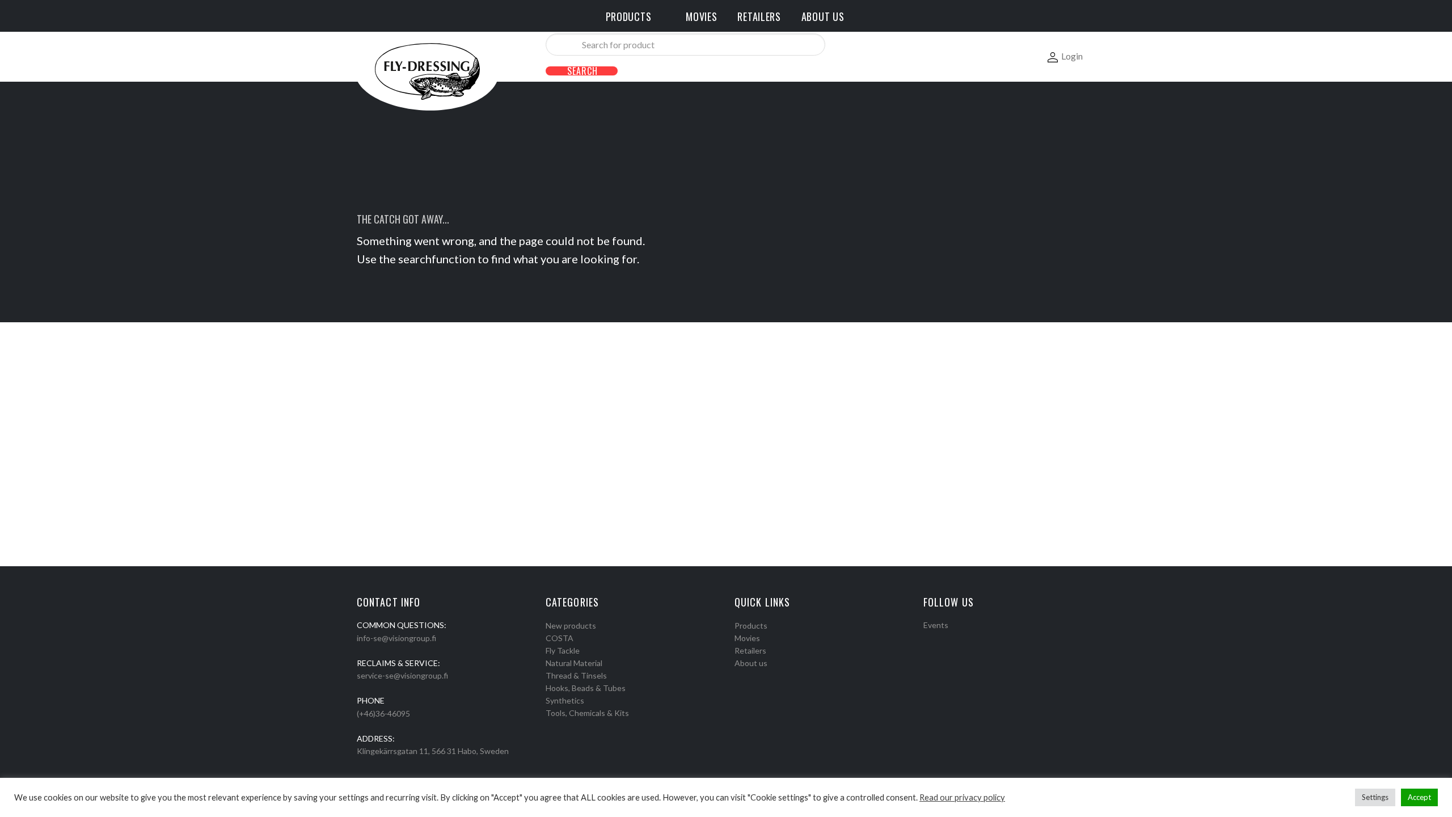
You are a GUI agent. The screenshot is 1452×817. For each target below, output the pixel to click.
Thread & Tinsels (576, 675)
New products (571, 625)
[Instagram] (942, 639)
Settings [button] (1375, 797)
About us (751, 663)
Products (751, 625)
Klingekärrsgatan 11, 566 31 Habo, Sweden (433, 751)
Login (1072, 55)
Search (582, 70)
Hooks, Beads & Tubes (586, 688)
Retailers (750, 650)
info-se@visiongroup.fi (396, 638)
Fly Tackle (563, 650)
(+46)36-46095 (383, 713)
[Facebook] (927, 639)
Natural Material (574, 663)
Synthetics (565, 700)
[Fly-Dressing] (427, 70)
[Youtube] (957, 639)
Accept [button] (1419, 797)
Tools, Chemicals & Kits (587, 713)
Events (935, 625)
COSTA (559, 638)
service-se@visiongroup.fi (402, 675)
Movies (747, 638)
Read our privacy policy (962, 797)
